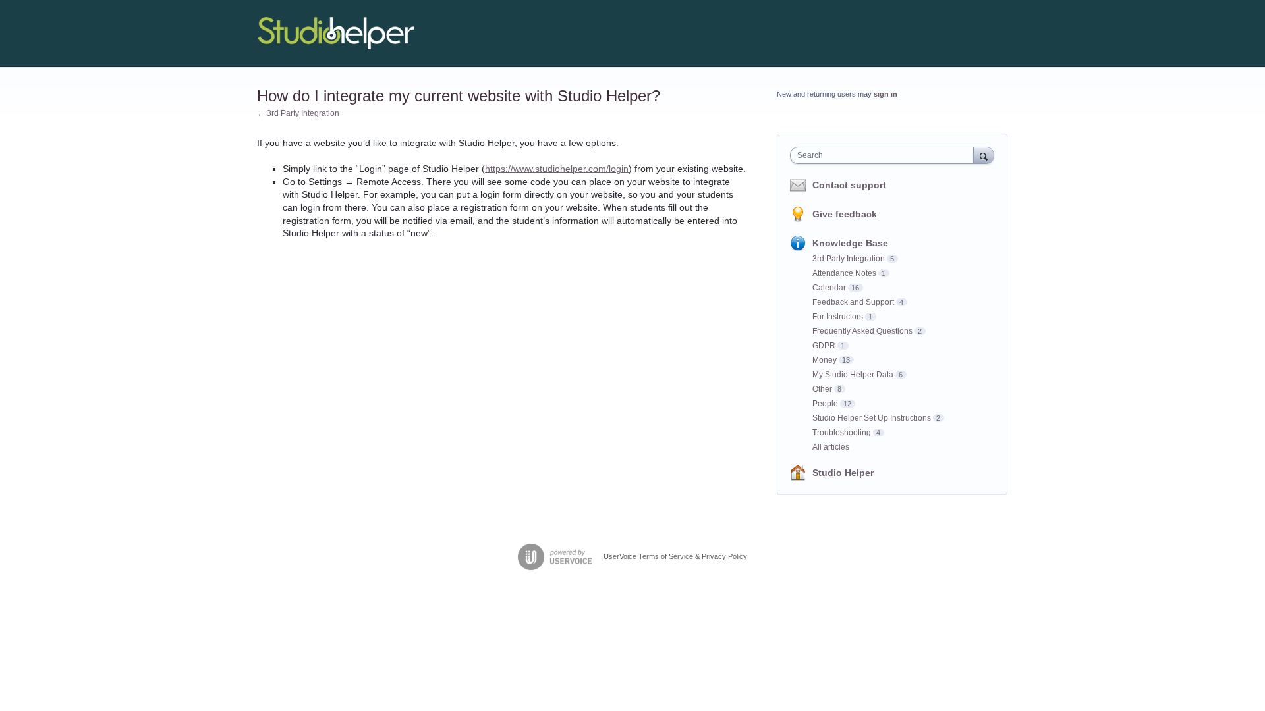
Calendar (829, 287)
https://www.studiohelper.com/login (557, 168)
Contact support (849, 185)
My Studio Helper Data (852, 374)
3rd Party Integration (848, 258)
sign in (885, 94)
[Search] (983, 155)
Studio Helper (843, 472)
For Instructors (837, 316)
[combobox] (885, 155)
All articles (830, 447)
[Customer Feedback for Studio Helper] (336, 33)
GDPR (823, 345)
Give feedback (844, 214)
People (825, 403)
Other (822, 389)
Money (824, 360)
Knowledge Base (850, 243)
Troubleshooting (841, 432)
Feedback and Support (853, 302)
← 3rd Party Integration (298, 113)
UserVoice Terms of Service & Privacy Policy (675, 556)
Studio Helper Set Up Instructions (871, 418)
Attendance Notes (844, 273)
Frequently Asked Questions (862, 331)
